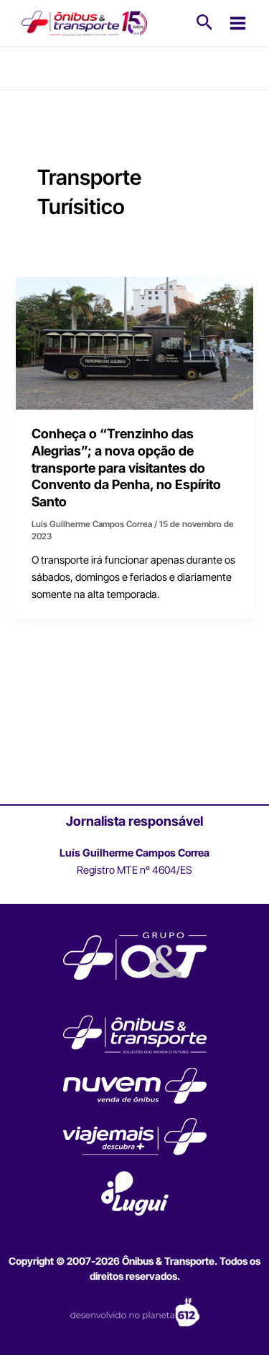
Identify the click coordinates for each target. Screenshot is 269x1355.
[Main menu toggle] (238, 23)
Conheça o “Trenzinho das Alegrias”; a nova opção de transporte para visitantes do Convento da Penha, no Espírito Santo (126, 467)
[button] (205, 23)
